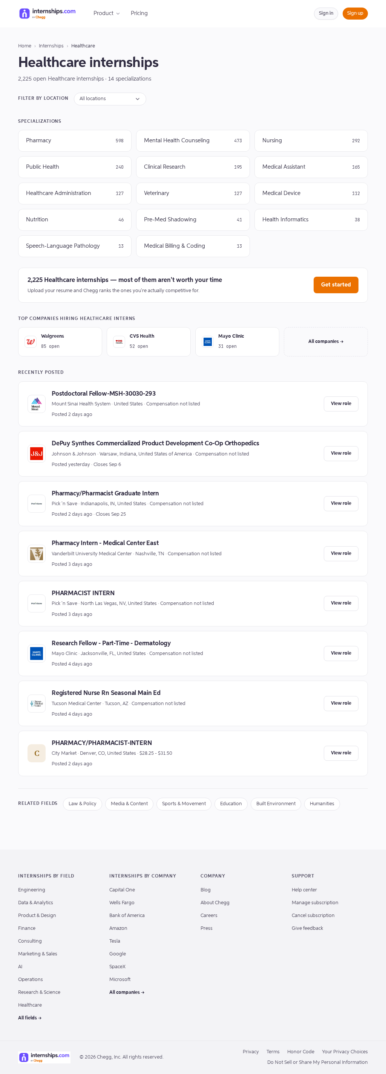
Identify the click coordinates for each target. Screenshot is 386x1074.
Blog (206, 890)
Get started (336, 285)
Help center (304, 890)
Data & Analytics (35, 902)
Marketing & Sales (37, 954)
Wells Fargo (122, 902)
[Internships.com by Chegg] (47, 13)
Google (117, 954)
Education (231, 803)
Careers (209, 915)
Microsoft (119, 979)
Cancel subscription (313, 915)
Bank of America (127, 915)
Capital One (122, 890)
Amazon (118, 928)
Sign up (355, 13)
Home (24, 46)
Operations (30, 979)
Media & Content (129, 803)
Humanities (322, 803)
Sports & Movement (184, 803)
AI (20, 966)
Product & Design (37, 915)
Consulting (30, 941)
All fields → (30, 1018)
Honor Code (300, 1052)
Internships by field (46, 876)
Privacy (251, 1052)
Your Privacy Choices (345, 1052)
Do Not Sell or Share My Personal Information (317, 1062)
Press (207, 928)
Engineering (31, 890)
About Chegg (215, 902)
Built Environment (276, 803)
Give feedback (307, 928)
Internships (51, 46)
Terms (273, 1052)
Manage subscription (315, 902)
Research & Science (39, 992)
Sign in (326, 13)
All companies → (326, 341)
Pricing (139, 13)
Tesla (114, 941)
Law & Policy (82, 803)
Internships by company (142, 876)
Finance (26, 928)
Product (103, 13)
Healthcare (30, 1005)
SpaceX (117, 966)
